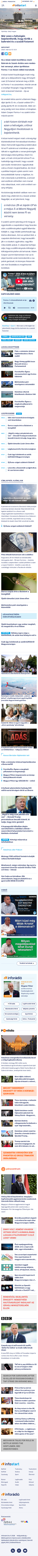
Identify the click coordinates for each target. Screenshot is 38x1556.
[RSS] (13, 1551)
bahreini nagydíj (18, 336)
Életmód (31, 1474)
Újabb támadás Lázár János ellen (15, 599)
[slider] (23, 307)
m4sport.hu (6, 95)
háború (18, 340)
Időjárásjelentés (24, 1502)
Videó (17, 1485)
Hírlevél (31, 1482)
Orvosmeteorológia (7, 1505)
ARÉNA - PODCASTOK (9, 1)
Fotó (30, 1479)
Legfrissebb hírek (24, 1500)
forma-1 (5, 336)
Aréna (21, 1508)
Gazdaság (4, 1474)
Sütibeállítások (15, 1542)
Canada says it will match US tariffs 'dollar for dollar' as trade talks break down (16, 1348)
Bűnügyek (4, 1482)
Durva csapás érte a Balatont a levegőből (15, 593)
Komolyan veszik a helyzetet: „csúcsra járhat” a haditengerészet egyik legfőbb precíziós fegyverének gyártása (16, 698)
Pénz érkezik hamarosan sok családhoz (17, 555)
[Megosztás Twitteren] (6, 54)
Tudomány (18, 1469)
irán (29, 336)
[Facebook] (19, 1551)
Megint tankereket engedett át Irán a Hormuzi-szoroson (19, 1091)
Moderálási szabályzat (18, 1540)
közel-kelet (7, 340)
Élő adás (12, 1004)
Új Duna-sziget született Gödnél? (17, 526)
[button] (4, 308)
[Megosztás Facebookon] (2, 54)
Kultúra (17, 1472)
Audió (17, 1482)
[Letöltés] (30, 301)
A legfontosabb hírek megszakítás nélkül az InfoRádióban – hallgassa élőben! (16, 749)
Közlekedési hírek (6, 1502)
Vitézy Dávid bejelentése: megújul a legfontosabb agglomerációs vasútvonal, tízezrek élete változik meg (18, 1199)
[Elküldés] (9, 54)
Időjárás (31, 1485)
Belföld (3, 1469)
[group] (14, 308)
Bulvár (3, 1479)
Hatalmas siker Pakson (12, 850)
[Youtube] (25, 1551)
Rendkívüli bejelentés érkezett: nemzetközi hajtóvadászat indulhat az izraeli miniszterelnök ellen (18, 1302)
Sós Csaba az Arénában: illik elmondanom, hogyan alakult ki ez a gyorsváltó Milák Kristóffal (16, 879)
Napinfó (4, 1485)
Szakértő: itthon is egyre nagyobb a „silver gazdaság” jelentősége (15, 724)
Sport (13, 326)
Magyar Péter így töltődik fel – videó (19, 781)
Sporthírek (22, 1505)
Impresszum (16, 1538)
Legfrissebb (19, 1479)
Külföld (3, 1472)
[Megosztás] (34, 301)
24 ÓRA (19, 413)
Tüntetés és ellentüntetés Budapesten (16, 673)
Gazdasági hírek (6, 1508)
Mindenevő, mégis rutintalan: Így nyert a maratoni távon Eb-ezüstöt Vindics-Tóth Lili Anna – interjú (18, 867)
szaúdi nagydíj (29, 340)
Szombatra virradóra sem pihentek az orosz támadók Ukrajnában (18, 1156)
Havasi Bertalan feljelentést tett (16, 756)
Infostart (5, 47)
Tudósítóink (32, 1469)
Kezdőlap (5, 326)
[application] (19, 308)
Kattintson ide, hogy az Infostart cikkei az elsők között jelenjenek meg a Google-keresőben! (19, 317)
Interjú (31, 1472)
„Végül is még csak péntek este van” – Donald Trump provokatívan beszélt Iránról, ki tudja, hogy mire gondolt (15, 818)
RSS (7, 1542)
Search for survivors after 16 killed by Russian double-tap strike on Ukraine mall (18, 1379)
